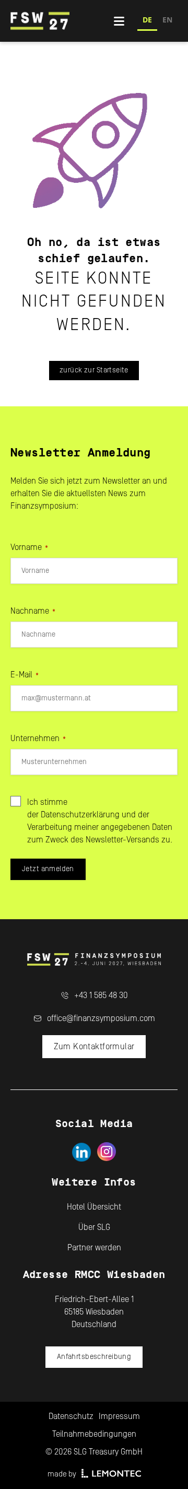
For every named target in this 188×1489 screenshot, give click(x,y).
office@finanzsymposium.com (101, 1018)
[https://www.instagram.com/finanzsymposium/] (106, 1152)
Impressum (119, 1416)
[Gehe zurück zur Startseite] (62, 21)
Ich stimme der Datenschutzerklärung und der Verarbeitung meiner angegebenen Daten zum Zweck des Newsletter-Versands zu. (99, 821)
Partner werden (94, 1247)
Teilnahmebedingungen (94, 1434)
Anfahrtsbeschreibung (94, 1357)
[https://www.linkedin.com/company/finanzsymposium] (81, 1152)
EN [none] (167, 20)
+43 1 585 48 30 (101, 995)
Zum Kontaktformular (94, 1046)
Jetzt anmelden (48, 869)
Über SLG (94, 1227)
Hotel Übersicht (94, 1207)
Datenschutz (71, 1416)
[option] (167, 21)
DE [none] (147, 20)
